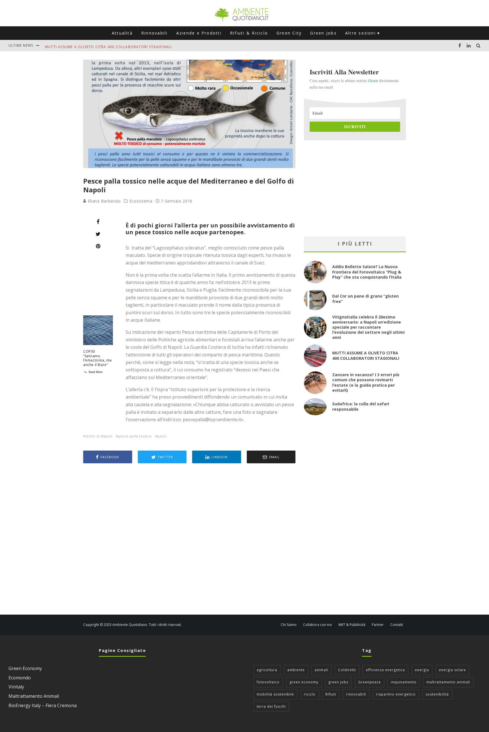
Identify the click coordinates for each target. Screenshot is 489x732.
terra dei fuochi (271, 706)
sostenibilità (437, 694)
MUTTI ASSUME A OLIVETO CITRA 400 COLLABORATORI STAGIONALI (108, 45)
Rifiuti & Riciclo (249, 33)
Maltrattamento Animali (33, 696)
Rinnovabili (154, 33)
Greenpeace (369, 682)
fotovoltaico (268, 682)
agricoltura (267, 670)
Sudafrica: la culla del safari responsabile (360, 406)
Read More (95, 372)
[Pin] (98, 246)
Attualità (122, 33)
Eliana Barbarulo (103, 201)
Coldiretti (347, 670)
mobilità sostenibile (275, 694)
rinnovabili (356, 694)
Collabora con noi (317, 624)
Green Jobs (323, 33)
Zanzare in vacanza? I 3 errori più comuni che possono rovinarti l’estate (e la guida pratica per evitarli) (365, 382)
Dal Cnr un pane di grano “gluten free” (365, 298)
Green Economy (25, 668)
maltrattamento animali (448, 682)
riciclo (310, 694)
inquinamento (404, 682)
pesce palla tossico (135, 436)
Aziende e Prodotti (199, 33)
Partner (378, 624)
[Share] (98, 221)
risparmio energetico (396, 694)
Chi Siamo (289, 624)
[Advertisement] (189, 539)
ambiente (296, 670)
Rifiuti (330, 694)
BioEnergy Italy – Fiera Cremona (42, 705)
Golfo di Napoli (98, 436)
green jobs (338, 682)
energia (422, 670)
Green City (289, 33)
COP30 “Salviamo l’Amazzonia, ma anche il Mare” (97, 358)
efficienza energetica (385, 670)
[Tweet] (98, 233)
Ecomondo (19, 678)
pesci (162, 436)
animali (321, 670)
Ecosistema (141, 201)
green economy (303, 682)
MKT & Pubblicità (351, 624)
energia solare (452, 670)
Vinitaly (16, 687)
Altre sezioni (360, 33)
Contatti (396, 624)
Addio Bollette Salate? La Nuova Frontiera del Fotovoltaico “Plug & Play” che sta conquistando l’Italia (367, 271)
